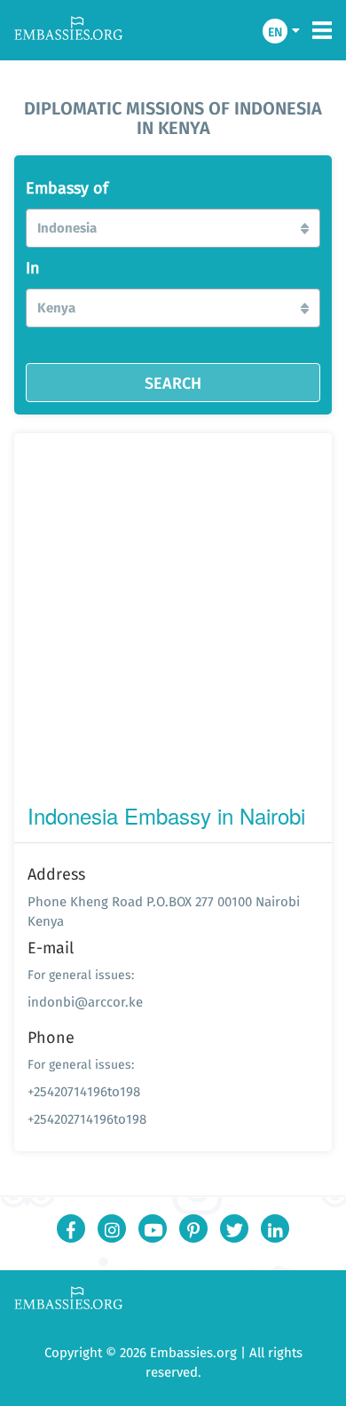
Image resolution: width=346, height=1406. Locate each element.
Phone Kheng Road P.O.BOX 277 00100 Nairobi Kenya (164, 910)
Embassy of (67, 188)
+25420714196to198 (84, 1091)
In (33, 268)
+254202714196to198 (87, 1119)
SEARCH (173, 382)
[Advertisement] (173, 622)
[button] (173, 228)
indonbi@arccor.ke (85, 1001)
